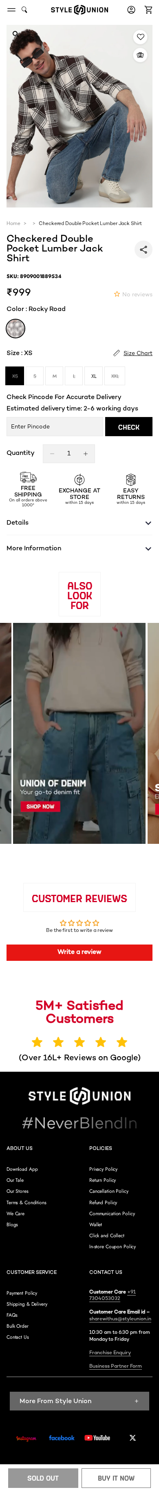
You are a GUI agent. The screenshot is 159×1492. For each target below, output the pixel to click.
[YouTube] (97, 1438)
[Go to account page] (131, 9)
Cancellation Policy (108, 1191)
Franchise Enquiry (110, 1353)
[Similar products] (140, 55)
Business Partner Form (115, 1366)
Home (13, 224)
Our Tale (15, 1180)
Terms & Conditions (26, 1202)
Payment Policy (22, 1293)
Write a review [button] (79, 952)
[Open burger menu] (11, 10)
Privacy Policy (103, 1169)
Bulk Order (18, 1326)
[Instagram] (26, 1439)
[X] (133, 1438)
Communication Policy (112, 1213)
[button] (147, 9)
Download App (22, 1169)
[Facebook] (62, 1438)
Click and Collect (106, 1235)
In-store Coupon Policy (112, 1246)
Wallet (95, 1224)
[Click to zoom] (16, 34)
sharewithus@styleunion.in (120, 1319)
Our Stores (18, 1191)
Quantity (21, 453)
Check (128, 427)
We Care (15, 1213)
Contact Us (18, 1337)
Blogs (12, 1224)
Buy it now (116, 1478)
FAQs (12, 1315)
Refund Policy (103, 1202)
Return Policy (102, 1180)
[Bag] (147, 9)
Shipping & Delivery (27, 1304)
